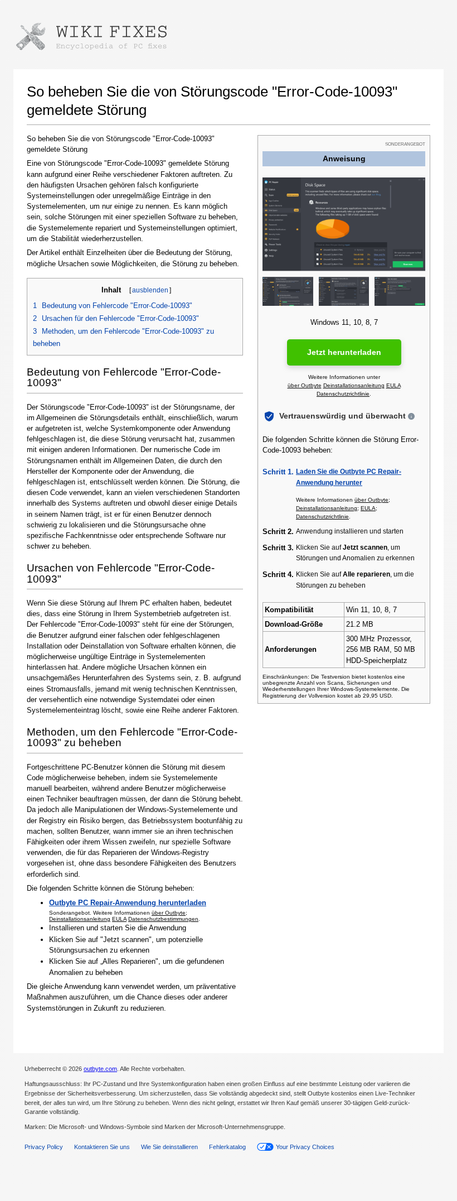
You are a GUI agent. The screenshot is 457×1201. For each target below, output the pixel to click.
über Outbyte (169, 913)
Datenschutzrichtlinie (343, 394)
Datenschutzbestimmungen (163, 919)
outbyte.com (100, 1068)
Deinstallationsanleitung (79, 919)
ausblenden (150, 290)
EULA (119, 919)
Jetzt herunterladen (344, 352)
